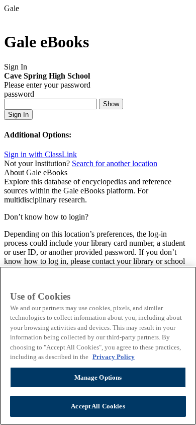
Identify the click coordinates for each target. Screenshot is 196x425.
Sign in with (40, 154)
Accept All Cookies (98, 406)
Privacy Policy (113, 357)
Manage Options (98, 377)
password (19, 94)
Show (111, 104)
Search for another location (114, 163)
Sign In (18, 114)
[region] (98, 345)
